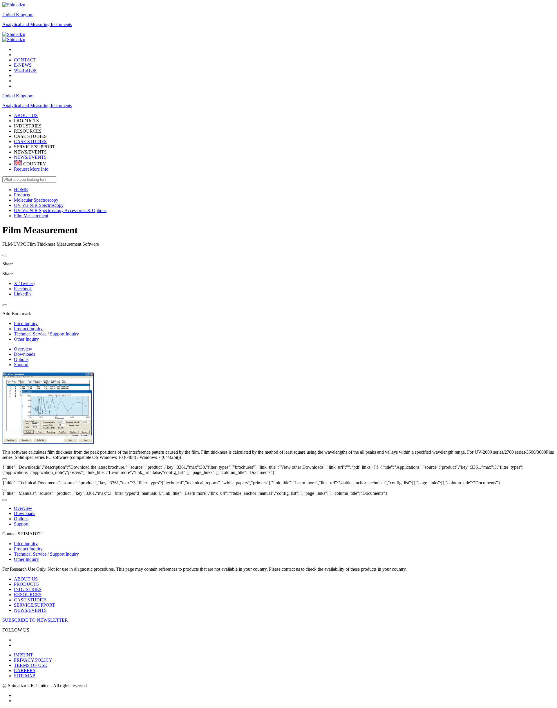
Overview (23, 348)
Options (21, 359)
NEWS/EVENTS (30, 157)
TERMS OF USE (30, 665)
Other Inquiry (26, 559)
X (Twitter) (24, 283)
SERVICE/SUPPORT (34, 605)
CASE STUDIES (30, 141)
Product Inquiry (28, 548)
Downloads (24, 354)
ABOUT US (26, 578)
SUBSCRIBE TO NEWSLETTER (35, 620)
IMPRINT (23, 654)
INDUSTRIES (27, 589)
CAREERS (24, 670)
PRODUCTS (26, 584)
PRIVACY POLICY (33, 660)
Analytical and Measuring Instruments (37, 24)
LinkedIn (22, 293)
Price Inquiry (26, 543)
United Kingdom (17, 14)
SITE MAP (24, 675)
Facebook (23, 288)
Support (21, 364)
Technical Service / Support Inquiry (46, 554)
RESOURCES (27, 594)
